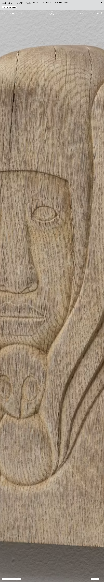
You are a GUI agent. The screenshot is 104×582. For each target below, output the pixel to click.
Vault (21, 13)
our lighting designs (9, 7)
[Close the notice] (101, 2)
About (87, 13)
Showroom (82, 13)
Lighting (17, 13)
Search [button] (98, 13)
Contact (92, 13)
